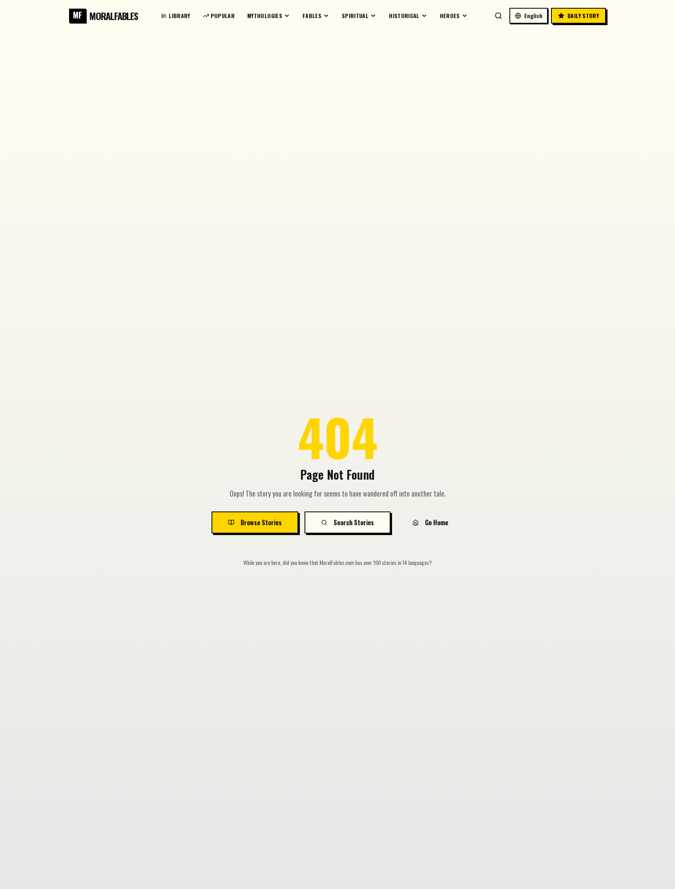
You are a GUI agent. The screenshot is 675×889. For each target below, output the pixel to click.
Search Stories (354, 522)
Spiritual (355, 15)
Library (179, 15)
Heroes (450, 15)
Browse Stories (261, 522)
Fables (312, 15)
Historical (404, 15)
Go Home (436, 522)
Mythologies (264, 15)
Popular (223, 15)
